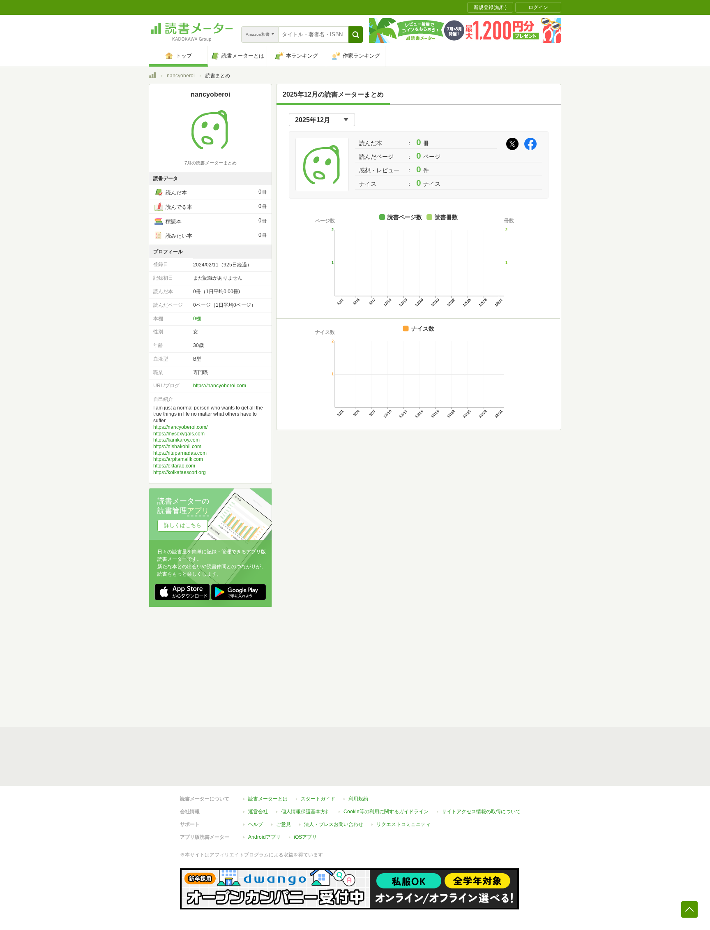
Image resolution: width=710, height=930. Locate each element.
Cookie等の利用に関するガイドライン (386, 811)
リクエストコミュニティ (403, 824)
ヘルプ (255, 824)
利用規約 (358, 798)
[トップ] (152, 76)
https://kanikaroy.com (176, 440)
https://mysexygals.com (179, 434)
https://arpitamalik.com (178, 459)
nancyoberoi (181, 76)
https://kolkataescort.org (179, 472)
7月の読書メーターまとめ (210, 162)
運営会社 (258, 811)
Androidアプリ (264, 837)
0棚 (197, 319)
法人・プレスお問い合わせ (333, 824)
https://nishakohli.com (177, 446)
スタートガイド (318, 798)
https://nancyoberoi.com (219, 386)
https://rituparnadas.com (180, 453)
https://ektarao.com (174, 466)
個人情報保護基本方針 (305, 811)
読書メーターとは (268, 798)
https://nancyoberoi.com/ (180, 427)
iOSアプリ (305, 837)
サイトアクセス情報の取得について (481, 811)
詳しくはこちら (182, 525)
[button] (355, 34)
